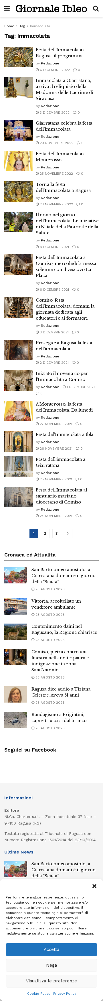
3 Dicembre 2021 (54, 332)
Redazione (50, 63)
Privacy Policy (64, 994)
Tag (22, 26)
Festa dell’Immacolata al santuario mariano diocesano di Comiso (61, 496)
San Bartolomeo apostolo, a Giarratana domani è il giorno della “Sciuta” (63, 575)
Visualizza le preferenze (51, 981)
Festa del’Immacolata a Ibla (65, 434)
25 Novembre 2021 (55, 479)
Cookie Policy (38, 994)
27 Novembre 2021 (55, 424)
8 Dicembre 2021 (54, 247)
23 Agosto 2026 (49, 589)
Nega (51, 965)
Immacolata (40, 26)
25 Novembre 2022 (56, 174)
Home (9, 26)
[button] (94, 886)
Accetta (52, 949)
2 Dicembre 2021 (54, 363)
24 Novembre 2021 (55, 516)
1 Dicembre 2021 (80, 387)
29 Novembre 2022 (56, 143)
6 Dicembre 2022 (54, 70)
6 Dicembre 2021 (54, 290)
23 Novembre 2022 (56, 204)
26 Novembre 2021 (55, 449)
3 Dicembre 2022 (54, 113)
